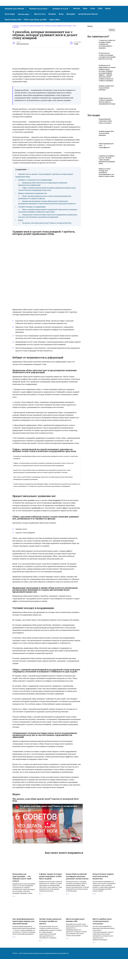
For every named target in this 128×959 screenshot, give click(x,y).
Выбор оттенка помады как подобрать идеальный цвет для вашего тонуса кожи (106, 172)
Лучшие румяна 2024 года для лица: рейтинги (106, 88)
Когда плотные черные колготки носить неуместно (103, 876)
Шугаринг (70, 14)
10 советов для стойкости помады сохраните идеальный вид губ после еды (107, 56)
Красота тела (39, 14)
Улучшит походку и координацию (32, 207)
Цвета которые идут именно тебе (75, 920)
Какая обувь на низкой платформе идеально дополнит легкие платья (77, 876)
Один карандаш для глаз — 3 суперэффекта (106, 145)
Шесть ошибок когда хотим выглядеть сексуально (102, 921)
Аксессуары (10, 14)
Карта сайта (54, 20)
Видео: (20, 220)
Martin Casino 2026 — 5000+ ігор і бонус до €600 (25, 20)
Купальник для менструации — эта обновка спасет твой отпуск (21, 877)
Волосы (76, 8)
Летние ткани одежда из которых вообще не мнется (50, 921)
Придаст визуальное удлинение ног (32, 193)
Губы (100, 8)
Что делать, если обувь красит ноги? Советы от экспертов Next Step (46, 223)
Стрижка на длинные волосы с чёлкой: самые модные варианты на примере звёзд (107, 159)
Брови (107, 8)
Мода (61, 14)
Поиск (90, 26)
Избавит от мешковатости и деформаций (35, 180)
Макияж (52, 14)
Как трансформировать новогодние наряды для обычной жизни (23, 921)
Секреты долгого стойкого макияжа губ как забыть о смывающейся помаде (107, 101)
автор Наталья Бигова (88, 14)
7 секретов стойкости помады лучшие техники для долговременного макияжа (107, 44)
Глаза (92, 8)
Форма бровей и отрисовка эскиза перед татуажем (105, 121)
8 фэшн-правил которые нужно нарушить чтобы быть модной (50, 876)
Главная (15, 25)
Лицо (85, 8)
